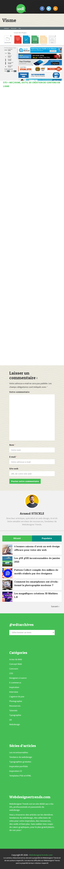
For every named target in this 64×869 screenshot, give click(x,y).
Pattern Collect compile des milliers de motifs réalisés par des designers (36, 571)
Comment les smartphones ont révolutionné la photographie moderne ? (36, 583)
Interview (13, 691)
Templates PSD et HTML (20, 775)
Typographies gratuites (20, 761)
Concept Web (15, 664)
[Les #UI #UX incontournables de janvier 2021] (7, 561)
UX (10, 719)
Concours (13, 668)
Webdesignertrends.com (41, 855)
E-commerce (15, 682)
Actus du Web (15, 659)
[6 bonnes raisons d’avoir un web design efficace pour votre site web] (7, 550)
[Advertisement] (32, 227)
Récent (17, 538)
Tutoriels (13, 710)
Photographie (15, 701)
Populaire (47, 538)
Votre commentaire (19, 392)
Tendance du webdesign (20, 757)
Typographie (15, 715)
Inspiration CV (15, 771)
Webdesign (14, 724)
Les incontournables (18, 752)
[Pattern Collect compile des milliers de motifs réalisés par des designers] (7, 573)
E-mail (12, 456)
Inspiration (14, 687)
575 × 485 (8, 82)
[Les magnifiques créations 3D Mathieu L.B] (7, 597)
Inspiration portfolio (18, 766)
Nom (11, 444)
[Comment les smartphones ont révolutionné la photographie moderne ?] (7, 585)
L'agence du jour (16, 696)
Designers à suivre (18, 678)
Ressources (15, 705)
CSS (11, 673)
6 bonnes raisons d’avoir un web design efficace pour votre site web (37, 548)
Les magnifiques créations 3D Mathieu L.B (36, 595)
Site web (13, 468)
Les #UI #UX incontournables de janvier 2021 (37, 560)
